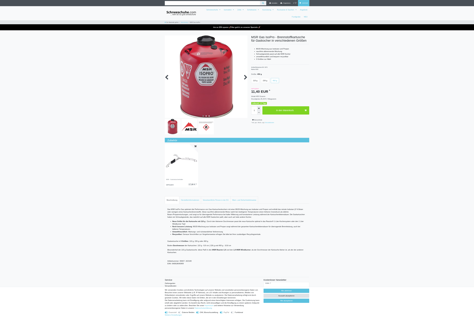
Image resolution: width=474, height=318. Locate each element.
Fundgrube (296, 17)
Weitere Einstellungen (173, 315)
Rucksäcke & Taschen (286, 10)
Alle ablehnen (286, 291)
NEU (305, 17)
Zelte (239, 10)
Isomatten (228, 10)
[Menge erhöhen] (259, 108)
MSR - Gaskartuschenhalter (174, 179)
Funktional (239, 312)
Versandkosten (269, 122)
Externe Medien (188, 312)
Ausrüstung (267, 10)
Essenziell (173, 312)
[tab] (172, 200)
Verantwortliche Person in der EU (216, 200)
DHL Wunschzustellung (209, 312)
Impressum (209, 305)
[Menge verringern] (259, 112)
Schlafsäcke (252, 10)
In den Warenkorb (285, 110)
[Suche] (263, 3)
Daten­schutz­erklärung (203, 308)
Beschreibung (172, 200)
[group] (181, 160)
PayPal (226, 312)
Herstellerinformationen (190, 200)
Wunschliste (258, 120)
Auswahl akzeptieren (286, 296)
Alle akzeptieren (286, 301)
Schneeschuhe (212, 10)
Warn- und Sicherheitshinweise (244, 200)
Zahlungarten (170, 283)
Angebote (303, 10)
